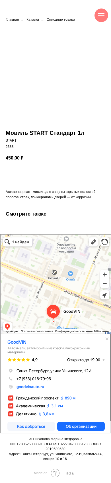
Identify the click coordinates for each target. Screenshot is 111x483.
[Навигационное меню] (101, 15)
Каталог (32, 20)
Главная (12, 20)
